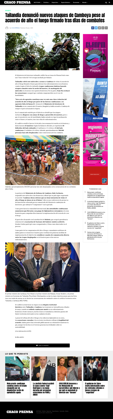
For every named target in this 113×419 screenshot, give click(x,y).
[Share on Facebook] (92, 27)
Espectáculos (65, 2)
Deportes (55, 2)
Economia (76, 2)
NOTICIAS (37, 2)
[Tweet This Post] (96, 27)
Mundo (84, 2)
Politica (46, 2)
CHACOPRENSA (15, 28)
